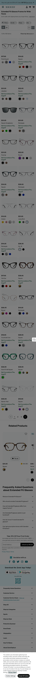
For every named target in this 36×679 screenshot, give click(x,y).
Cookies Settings (10, 676)
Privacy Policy (12, 672)
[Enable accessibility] (34, 340)
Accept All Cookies (24, 676)
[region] (18, 665)
